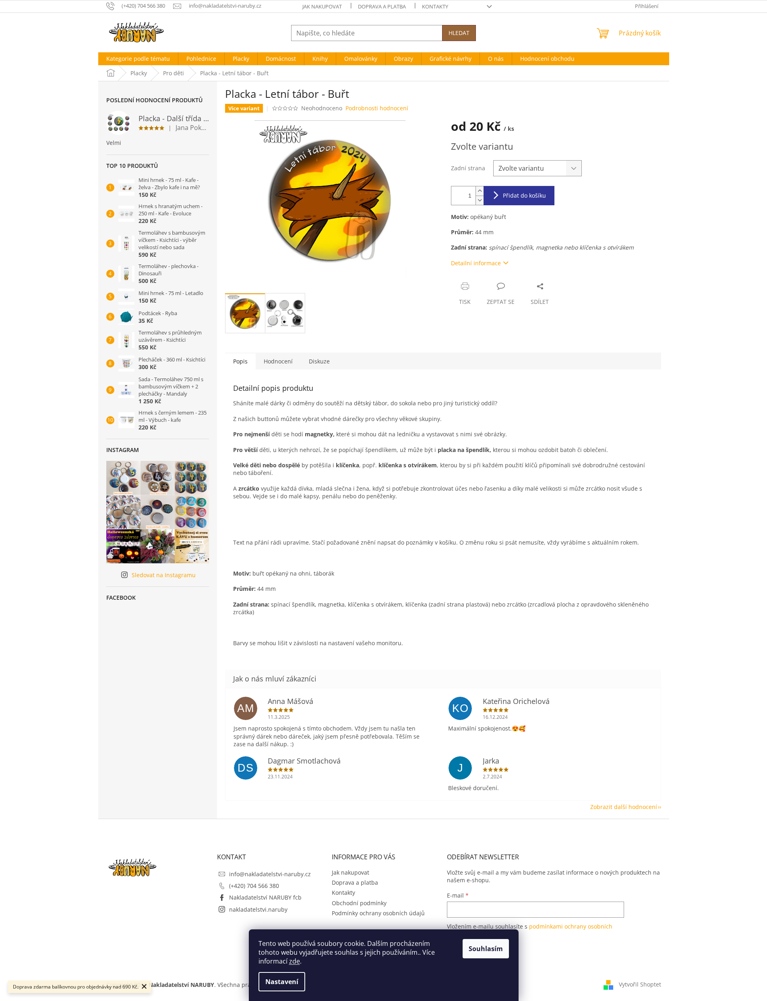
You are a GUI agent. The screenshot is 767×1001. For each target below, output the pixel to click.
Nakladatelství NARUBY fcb (265, 897)
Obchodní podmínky (359, 903)
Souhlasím (486, 948)
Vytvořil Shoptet (640, 984)
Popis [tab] (240, 361)
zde (294, 961)
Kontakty (435, 6)
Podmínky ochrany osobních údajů (378, 913)
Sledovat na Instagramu (164, 575)
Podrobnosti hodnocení (376, 108)
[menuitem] (138, 58)
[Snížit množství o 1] (479, 200)
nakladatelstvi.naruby (258, 909)
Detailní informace (476, 263)
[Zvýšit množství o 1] (479, 191)
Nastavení (281, 981)
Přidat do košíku (524, 195)
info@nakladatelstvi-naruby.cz (270, 874)
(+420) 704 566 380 (254, 886)
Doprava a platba (382, 6)
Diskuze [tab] (319, 361)
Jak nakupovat (322, 6)
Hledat (459, 33)
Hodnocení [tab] (278, 361)
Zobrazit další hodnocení (623, 807)
